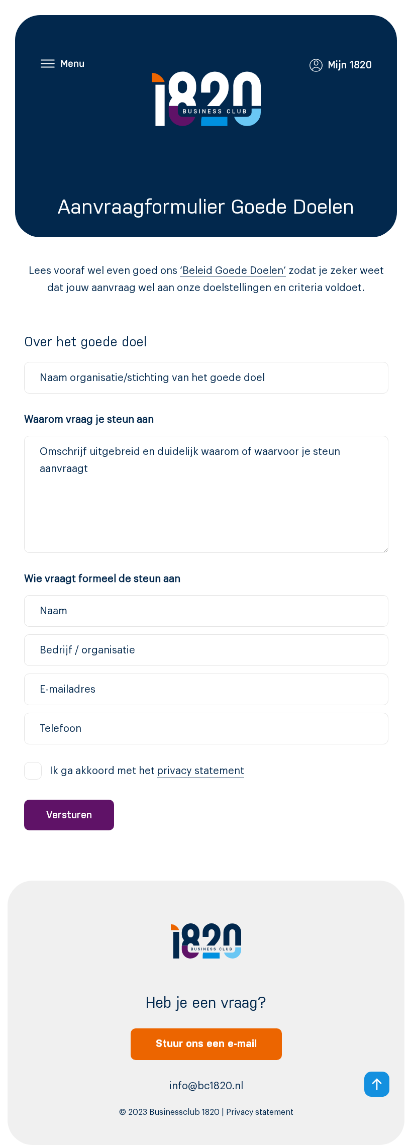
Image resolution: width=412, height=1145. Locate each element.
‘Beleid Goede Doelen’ (233, 271)
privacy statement (200, 771)
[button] (68, 63)
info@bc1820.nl (206, 1086)
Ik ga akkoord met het (147, 771)
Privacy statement (259, 1112)
